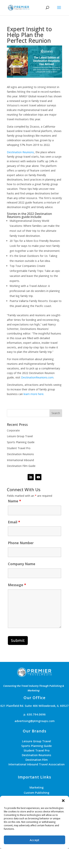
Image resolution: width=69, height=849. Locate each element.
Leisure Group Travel (20, 436)
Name (14, 501)
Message (17, 585)
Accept (34, 840)
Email (14, 522)
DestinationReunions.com (37, 377)
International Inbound (20, 460)
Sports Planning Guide (20, 442)
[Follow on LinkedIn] (31, 477)
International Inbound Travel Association (36, 764)
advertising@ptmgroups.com (35, 721)
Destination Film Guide (21, 466)
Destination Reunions (20, 152)
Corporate (13, 430)
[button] (63, 801)
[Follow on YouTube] (38, 477)
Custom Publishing (36, 792)
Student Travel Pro (18, 448)
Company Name (21, 564)
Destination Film (36, 760)
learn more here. (34, 394)
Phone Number (21, 543)
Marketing (37, 787)
